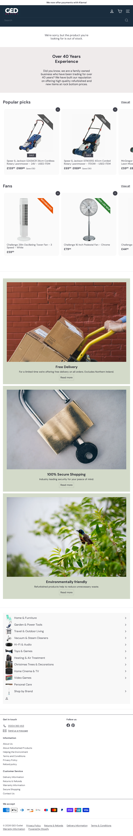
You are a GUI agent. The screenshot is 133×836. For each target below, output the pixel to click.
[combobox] (66, 20)
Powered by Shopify (38, 829)
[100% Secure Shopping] (66, 429)
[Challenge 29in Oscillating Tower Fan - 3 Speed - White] (31, 224)
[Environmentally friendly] (66, 537)
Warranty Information (14, 785)
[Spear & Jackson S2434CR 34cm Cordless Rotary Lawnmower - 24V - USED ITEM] (31, 140)
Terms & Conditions (101, 825)
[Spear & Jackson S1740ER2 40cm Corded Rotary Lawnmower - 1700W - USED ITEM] (89, 140)
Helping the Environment (15, 752)
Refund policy (10, 764)
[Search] (126, 20)
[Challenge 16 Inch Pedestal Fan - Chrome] (89, 223)
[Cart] (120, 11)
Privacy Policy (10, 760)
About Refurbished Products (17, 748)
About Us (8, 743)
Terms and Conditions (14, 756)
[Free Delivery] (66, 322)
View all (125, 102)
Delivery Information (13, 777)
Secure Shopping (11, 789)
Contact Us (9, 793)
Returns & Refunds (12, 781)
